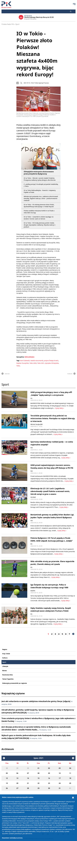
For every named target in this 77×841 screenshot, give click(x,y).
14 (28, 778)
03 (60, 768)
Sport (17, 24)
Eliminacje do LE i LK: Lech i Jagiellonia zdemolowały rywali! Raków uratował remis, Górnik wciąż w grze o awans (50, 491)
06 (17, 773)
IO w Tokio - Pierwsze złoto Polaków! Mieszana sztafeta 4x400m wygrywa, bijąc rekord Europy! (36, 54)
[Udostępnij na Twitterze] (22, 83)
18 (70, 778)
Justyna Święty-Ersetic (51, 360)
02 (49, 768)
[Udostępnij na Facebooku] (18, 83)
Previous (18, 102)
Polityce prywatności (18, 812)
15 (38, 778)
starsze (7, 374)
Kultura (4, 658)
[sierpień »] (73, 758)
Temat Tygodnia (7, 679)
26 (7, 788)
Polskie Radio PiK (8, 24)
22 (38, 783)
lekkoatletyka (29, 357)
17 (60, 778)
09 (49, 773)
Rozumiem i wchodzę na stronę (12, 838)
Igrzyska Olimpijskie (52, 363)
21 (28, 783)
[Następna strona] (73, 634)
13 (17, 778)
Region (4, 649)
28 (7, 768)
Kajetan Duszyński (22, 363)
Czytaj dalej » (59, 408)
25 (70, 783)
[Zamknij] (73, 797)
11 (70, 773)
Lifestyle (5, 666)
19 (7, 783)
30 (28, 768)
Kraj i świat (6, 654)
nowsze (69, 374)
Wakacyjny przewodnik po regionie (14, 683)
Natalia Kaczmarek (36, 360)
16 (49, 778)
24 (60, 783)
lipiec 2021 (38, 758)
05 (7, 773)
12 (7, 778)
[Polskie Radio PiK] (6, 5)
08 (38, 773)
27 (17, 788)
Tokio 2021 (40, 363)
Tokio (18, 366)
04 (70, 768)
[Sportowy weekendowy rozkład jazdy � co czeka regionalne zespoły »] (14, 449)
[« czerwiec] (4, 758)
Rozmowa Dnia (7, 675)
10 (60, 773)
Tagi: (18, 360)
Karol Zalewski (25, 360)
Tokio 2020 (32, 363)
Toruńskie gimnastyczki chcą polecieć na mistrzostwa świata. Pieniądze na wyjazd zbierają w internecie (52, 418)
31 (60, 788)
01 (38, 768)
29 (17, 768)
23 (49, 783)
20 (17, 783)
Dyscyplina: (20, 357)
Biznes (4, 670)
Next (59, 102)
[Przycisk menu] (74, 4)
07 (28, 773)
